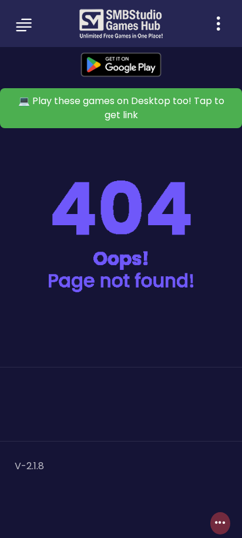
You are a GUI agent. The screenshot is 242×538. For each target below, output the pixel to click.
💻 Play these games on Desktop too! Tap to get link (121, 108)
